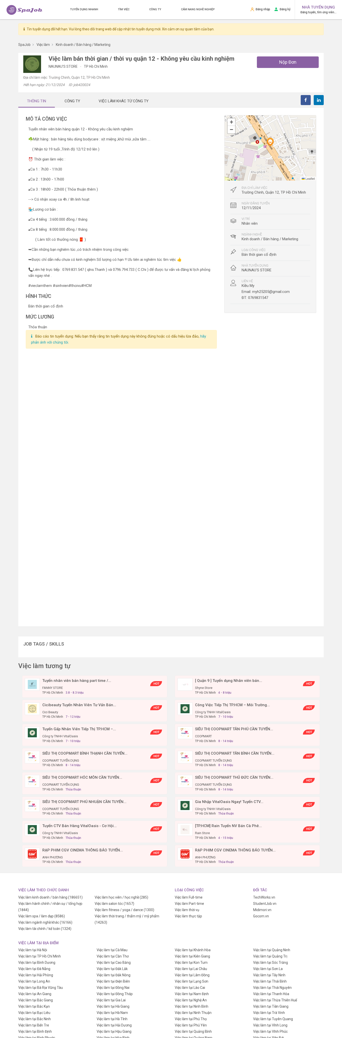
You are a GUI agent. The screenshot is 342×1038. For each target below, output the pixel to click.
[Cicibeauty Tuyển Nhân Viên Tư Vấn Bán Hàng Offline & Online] (32, 708)
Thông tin (36, 101)
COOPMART (203, 736)
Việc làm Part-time (189, 904)
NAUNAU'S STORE (63, 66)
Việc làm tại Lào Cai (190, 988)
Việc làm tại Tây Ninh (269, 975)
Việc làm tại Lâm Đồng (192, 975)
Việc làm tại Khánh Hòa (193, 950)
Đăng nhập (263, 9)
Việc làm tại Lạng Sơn (191, 981)
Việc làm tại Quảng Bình (193, 1031)
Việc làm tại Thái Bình (270, 981)
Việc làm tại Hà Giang (113, 1006)
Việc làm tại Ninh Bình (191, 1006)
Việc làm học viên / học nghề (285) (121, 897)
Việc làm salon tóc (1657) (114, 904)
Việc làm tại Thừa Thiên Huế (275, 1000)
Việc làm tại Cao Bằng (114, 963)
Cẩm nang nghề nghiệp (198, 9)
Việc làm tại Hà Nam (112, 1013)
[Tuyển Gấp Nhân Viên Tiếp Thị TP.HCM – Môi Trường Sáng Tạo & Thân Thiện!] (32, 733)
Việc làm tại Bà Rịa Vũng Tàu (40, 988)
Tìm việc (123, 9)
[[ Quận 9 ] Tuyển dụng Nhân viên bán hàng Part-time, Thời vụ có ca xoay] (185, 684)
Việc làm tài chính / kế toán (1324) (44, 929)
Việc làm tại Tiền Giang (270, 1006)
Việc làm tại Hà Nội (32, 950)
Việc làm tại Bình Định (35, 1031)
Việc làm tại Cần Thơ (113, 956)
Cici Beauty (50, 712)
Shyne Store (203, 688)
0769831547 (258, 297)
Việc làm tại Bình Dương (36, 963)
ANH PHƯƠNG (52, 857)
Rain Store (202, 833)
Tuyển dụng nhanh (84, 9)
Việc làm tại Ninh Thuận (193, 1013)
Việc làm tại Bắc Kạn (34, 1006)
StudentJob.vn (264, 904)
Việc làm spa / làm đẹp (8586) (41, 916)
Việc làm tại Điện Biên (113, 981)
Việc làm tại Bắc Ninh (34, 1019)
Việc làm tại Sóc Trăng (270, 963)
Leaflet (310, 178)
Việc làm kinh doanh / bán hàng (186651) (50, 897)
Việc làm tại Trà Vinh (269, 1013)
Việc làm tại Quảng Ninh (271, 950)
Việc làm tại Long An (34, 981)
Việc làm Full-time (189, 897)
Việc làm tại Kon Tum (191, 963)
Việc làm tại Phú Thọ (191, 1019)
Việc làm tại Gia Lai (111, 1000)
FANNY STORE (52, 688)
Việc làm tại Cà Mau (112, 950)
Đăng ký (285, 9)
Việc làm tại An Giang (34, 994)
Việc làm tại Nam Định (192, 994)
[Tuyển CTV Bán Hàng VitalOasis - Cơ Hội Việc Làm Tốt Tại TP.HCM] (32, 829)
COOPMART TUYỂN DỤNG (60, 760)
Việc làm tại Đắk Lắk (112, 969)
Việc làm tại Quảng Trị (270, 956)
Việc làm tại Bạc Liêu (34, 1013)
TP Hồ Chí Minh (96, 66)
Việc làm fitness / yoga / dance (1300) (124, 910)
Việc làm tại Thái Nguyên (272, 988)
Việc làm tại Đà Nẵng (34, 969)
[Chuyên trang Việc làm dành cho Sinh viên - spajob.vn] (24, 10)
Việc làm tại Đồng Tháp (115, 994)
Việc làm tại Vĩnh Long (270, 1025)
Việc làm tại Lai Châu (191, 969)
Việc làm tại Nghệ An (191, 1000)
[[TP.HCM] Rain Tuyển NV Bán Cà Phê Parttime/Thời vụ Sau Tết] (185, 829)
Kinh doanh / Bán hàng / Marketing (270, 239)
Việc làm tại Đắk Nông (113, 975)
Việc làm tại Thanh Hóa (271, 994)
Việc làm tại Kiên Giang (192, 956)
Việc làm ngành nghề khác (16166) (45, 922)
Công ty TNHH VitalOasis (213, 712)
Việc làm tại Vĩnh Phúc (270, 1031)
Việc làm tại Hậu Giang (114, 1031)
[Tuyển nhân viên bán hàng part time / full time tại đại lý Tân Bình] (32, 684)
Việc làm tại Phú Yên (191, 1025)
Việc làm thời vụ (187, 910)
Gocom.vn (261, 916)
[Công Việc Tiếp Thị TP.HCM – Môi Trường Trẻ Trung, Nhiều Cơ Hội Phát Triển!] (185, 708)
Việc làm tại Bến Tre (33, 1025)
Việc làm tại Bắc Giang (35, 1000)
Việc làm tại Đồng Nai (113, 988)
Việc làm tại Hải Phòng (35, 975)
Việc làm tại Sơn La (268, 969)
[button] (270, 142)
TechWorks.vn (264, 897)
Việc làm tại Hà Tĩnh (112, 1019)
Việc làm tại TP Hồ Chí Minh (39, 956)
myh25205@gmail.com (271, 291)
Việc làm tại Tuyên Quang (273, 1019)
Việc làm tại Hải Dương (114, 1025)
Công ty (155, 9)
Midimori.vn (262, 910)
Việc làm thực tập (188, 916)
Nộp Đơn (287, 62)
